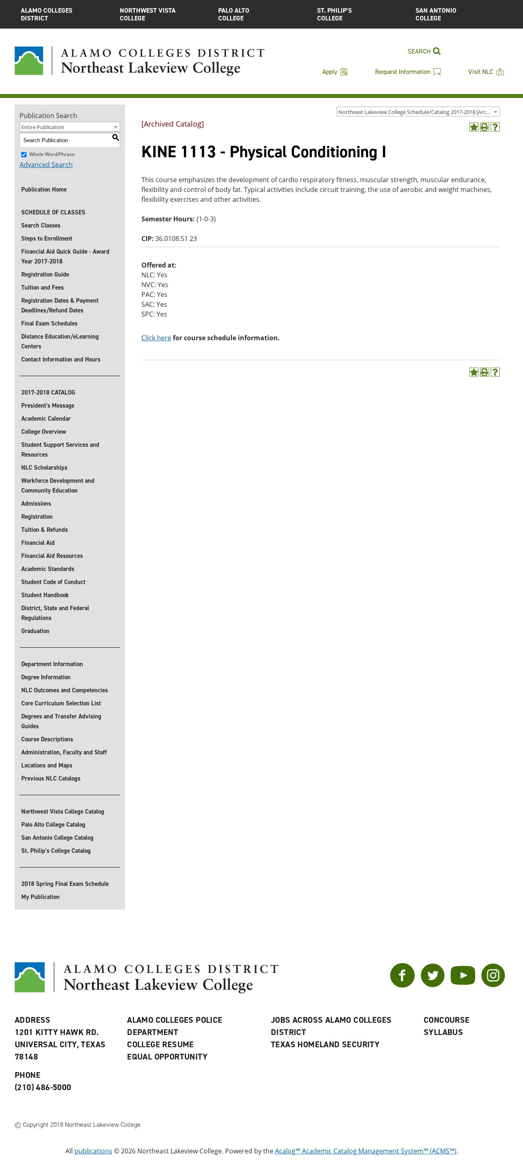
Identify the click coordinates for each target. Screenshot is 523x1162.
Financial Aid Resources (52, 556)
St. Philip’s (334, 14)
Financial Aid (38, 543)
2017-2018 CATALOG (48, 392)
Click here (156, 337)
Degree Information (46, 677)
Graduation (35, 631)
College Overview (43, 432)
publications (93, 1150)
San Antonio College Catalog (57, 838)
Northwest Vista (148, 14)
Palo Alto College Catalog (53, 825)
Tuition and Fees (42, 287)
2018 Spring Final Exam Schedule (65, 884)
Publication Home (44, 189)
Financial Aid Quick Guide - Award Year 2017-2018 (65, 256)
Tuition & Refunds (44, 530)
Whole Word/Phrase (52, 154)
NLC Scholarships (44, 468)
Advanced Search (46, 164)
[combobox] (418, 111)
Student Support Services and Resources (60, 450)
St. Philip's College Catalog (56, 851)
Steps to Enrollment (46, 238)
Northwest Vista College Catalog (62, 811)
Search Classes (40, 225)
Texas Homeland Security (325, 1044)
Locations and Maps (46, 765)
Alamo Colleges (46, 14)
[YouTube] (463, 985)
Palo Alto (233, 14)
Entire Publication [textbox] (42, 127)
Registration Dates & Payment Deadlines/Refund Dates (59, 305)
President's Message (47, 405)
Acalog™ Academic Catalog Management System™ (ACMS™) (365, 1150)
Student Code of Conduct (53, 582)
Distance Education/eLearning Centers (60, 341)
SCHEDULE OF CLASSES (53, 212)
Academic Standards (47, 569)
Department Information (52, 664)
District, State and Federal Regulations (55, 613)
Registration (37, 517)
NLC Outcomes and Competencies (64, 690)
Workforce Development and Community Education (57, 486)
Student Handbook (45, 595)
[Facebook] (402, 985)
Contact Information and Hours (61, 359)
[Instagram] (493, 985)
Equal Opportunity (167, 1056)
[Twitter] (432, 985)
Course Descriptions (47, 739)
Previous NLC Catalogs (50, 778)
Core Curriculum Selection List (61, 703)
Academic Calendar (46, 419)
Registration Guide (45, 274)
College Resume (160, 1044)
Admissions (36, 504)
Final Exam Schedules (49, 323)
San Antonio (436, 14)
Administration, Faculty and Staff (64, 752)
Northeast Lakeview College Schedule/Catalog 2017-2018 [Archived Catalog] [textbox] (419, 112)
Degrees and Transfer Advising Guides (61, 721)
